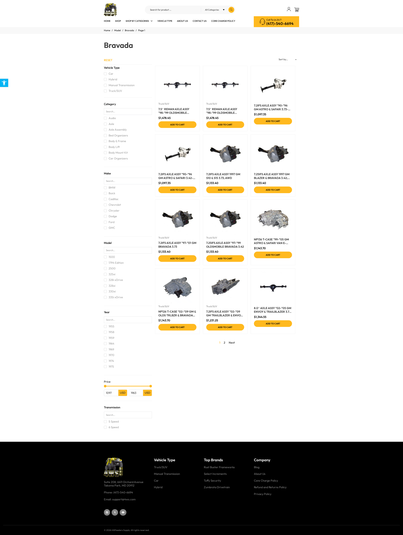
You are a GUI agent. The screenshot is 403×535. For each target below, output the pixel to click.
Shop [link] (118, 21)
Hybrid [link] (158, 487)
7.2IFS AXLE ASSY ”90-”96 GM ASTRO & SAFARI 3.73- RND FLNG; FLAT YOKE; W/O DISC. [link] (272, 107)
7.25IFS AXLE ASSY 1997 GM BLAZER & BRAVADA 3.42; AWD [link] (271, 176)
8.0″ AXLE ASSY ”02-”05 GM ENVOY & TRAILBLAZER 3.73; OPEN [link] (273, 310)
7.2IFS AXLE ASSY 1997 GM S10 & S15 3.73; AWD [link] (223, 176)
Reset (108, 60)
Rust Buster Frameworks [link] (219, 467)
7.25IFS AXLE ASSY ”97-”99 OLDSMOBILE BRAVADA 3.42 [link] (225, 244)
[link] (4, 83)
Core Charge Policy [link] (223, 21)
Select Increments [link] (215, 474)
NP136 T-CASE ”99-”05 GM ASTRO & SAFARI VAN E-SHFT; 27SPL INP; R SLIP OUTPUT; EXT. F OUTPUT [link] (271, 241)
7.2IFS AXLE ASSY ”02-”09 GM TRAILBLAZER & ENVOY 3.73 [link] (224, 313)
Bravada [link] (129, 30)
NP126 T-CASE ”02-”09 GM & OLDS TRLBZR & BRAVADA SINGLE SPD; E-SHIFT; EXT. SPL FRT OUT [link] (177, 313)
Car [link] (156, 480)
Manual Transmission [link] (167, 474)
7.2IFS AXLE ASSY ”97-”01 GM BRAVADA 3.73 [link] (177, 244)
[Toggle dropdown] (151, 21)
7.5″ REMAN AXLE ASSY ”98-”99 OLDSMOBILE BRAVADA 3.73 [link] (173, 111)
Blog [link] (256, 467)
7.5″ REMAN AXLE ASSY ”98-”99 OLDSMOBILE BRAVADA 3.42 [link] (221, 111)
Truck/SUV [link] (163, 103)
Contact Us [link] (200, 21)
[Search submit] (231, 10)
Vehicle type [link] (164, 21)
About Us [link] (182, 21)
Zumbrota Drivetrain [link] (217, 487)
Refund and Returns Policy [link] (270, 487)
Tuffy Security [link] (212, 480)
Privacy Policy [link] (262, 494)
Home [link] (107, 21)
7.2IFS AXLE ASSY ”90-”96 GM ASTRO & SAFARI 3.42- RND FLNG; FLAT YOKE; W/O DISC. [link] (177, 176)
